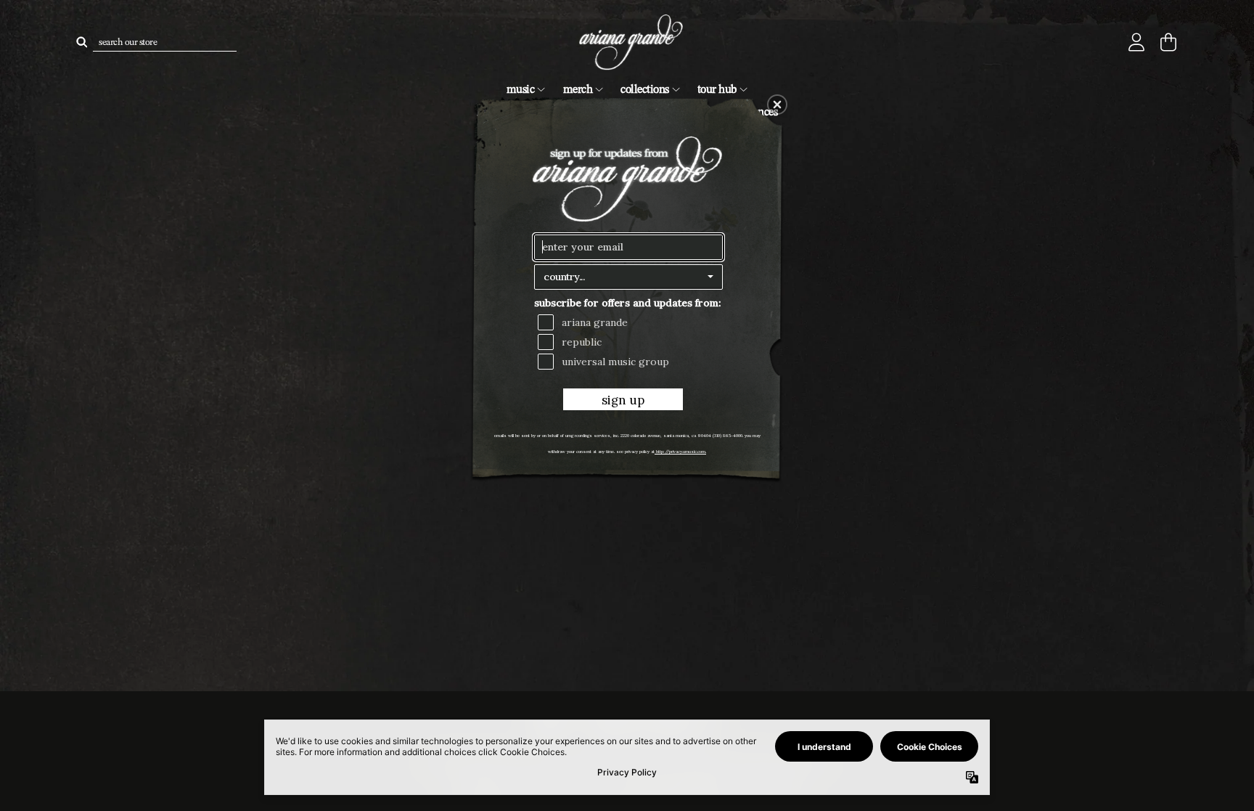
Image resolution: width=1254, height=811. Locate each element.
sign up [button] (623, 400)
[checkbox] (630, 322)
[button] (777, 104)
